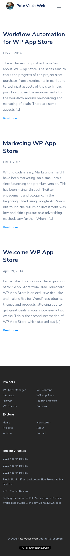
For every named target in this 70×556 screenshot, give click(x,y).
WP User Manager (14, 390)
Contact (41, 433)
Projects (8, 428)
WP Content (44, 390)
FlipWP (7, 401)
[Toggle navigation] (59, 6)
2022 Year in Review (15, 466)
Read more (10, 118)
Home (6, 422)
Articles (7, 433)
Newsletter (44, 422)
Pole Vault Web (30, 5)
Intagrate (8, 395)
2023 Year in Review (15, 459)
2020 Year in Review (15, 491)
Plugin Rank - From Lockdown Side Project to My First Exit (33, 482)
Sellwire (42, 406)
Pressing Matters (47, 401)
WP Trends (10, 406)
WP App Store (45, 395)
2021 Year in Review (15, 473)
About (40, 428)
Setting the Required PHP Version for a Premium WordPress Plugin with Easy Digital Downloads (32, 500)
